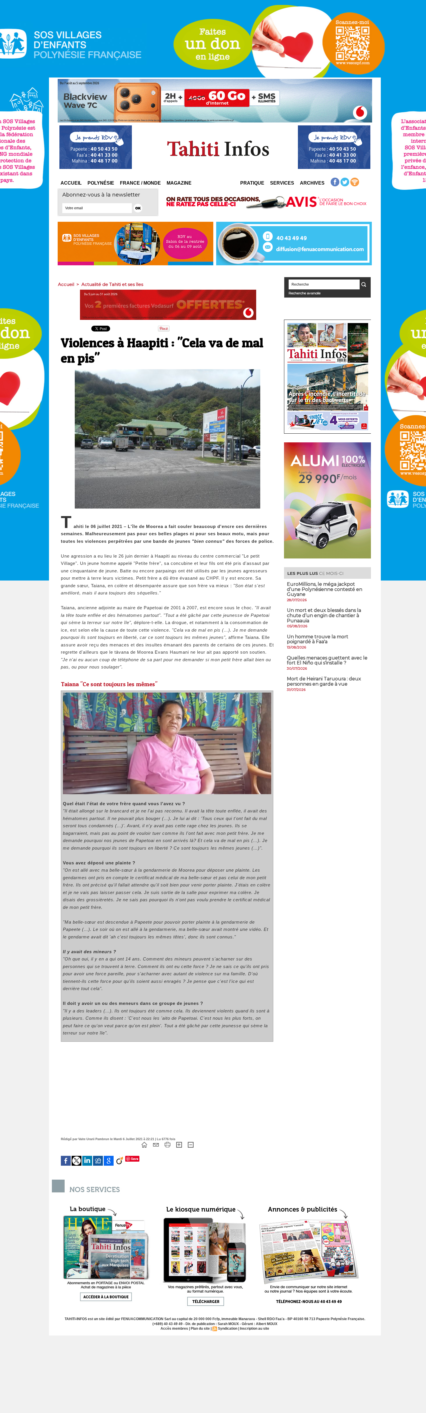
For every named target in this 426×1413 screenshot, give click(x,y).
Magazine (179, 183)
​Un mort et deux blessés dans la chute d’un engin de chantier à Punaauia (324, 615)
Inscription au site (254, 1329)
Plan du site (200, 1329)
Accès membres (174, 1329)
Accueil (71, 183)
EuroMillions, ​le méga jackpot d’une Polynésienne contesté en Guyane (324, 589)
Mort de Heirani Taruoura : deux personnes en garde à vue (324, 681)
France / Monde (140, 183)
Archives (312, 183)
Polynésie (101, 183)
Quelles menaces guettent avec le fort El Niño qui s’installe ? (327, 660)
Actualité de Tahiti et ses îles (112, 284)
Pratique (252, 183)
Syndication (227, 1329)
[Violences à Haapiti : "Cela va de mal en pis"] (167, 694)
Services (282, 183)
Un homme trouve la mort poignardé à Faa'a (317, 639)
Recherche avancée (305, 293)
